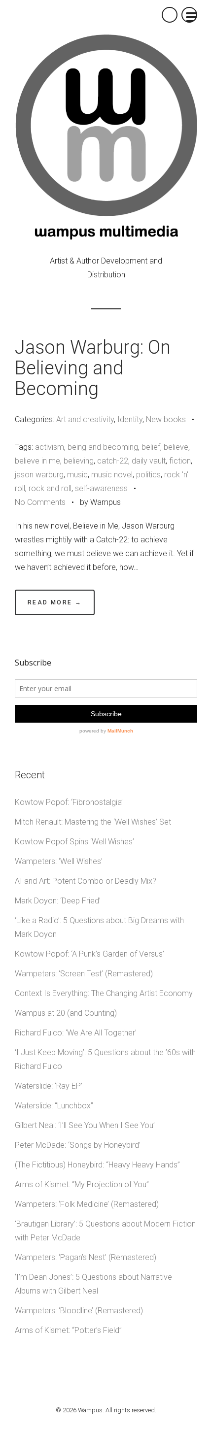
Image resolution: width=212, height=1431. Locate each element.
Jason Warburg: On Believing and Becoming (93, 367)
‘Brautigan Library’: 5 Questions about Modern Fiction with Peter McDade (105, 1230)
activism (49, 447)
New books (166, 419)
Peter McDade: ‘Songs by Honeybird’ (78, 1145)
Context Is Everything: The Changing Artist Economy (104, 993)
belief (150, 447)
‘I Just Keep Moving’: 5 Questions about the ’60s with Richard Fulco (105, 1059)
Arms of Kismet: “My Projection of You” (82, 1184)
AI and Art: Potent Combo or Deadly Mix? (85, 881)
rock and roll (50, 488)
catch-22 (112, 461)
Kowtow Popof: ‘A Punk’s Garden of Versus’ (89, 954)
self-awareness (101, 488)
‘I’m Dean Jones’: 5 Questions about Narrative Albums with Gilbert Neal (93, 1284)
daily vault (149, 461)
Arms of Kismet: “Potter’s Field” (68, 1330)
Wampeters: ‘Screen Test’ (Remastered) (84, 973)
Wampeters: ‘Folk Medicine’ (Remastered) (87, 1204)
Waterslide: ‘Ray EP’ (48, 1086)
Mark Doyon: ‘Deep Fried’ (58, 900)
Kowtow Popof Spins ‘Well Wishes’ (74, 841)
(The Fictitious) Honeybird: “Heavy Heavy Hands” (97, 1164)
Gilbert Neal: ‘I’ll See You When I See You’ (85, 1125)
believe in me (37, 461)
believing (79, 461)
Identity (129, 419)
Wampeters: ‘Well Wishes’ (59, 861)
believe (176, 447)
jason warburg (39, 474)
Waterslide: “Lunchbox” (54, 1105)
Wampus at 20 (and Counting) (66, 1013)
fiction (180, 461)
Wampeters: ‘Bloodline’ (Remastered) (79, 1310)
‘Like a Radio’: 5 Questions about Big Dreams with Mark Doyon (99, 927)
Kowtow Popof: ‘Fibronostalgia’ (69, 802)
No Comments (40, 502)
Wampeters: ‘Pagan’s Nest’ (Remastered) (85, 1257)
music (77, 474)
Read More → (55, 602)
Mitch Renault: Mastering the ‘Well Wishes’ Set (93, 822)
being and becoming (103, 447)
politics (148, 474)
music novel (112, 474)
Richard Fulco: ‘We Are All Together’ (76, 1032)
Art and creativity (85, 419)
